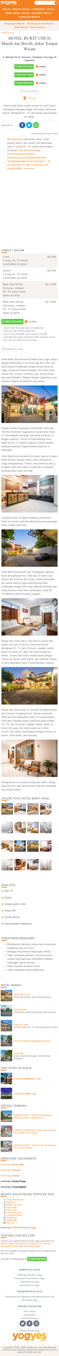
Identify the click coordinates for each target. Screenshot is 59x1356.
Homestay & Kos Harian (40, 23)
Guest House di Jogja (29, 1285)
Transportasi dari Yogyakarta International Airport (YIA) (29, 1297)
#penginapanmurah (36, 157)
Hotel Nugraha (20, 1009)
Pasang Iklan (29, 1315)
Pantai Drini (11, 1217)
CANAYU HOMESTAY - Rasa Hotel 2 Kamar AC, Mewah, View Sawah (35, 1131)
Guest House (37, 27)
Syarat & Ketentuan (29, 1318)
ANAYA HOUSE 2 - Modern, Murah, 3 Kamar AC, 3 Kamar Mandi (35, 1146)
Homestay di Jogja (29, 1270)
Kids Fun (10, 1223)
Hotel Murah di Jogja (29, 1282)
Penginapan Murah (14, 23)
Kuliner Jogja (41, 13)
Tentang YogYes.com (29, 1306)
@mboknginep (14, 139)
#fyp (20, 150)
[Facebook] (22, 125)
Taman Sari (11, 1210)
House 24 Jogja (21, 1024)
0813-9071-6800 (25, 75)
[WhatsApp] (36, 125)
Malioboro (11, 1202)
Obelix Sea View (14, 1204)
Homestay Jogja (43, 9)
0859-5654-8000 (38, 1259)
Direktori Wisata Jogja (29, 1331)
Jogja (6, 9)
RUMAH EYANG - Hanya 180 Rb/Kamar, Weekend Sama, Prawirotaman (33, 1116)
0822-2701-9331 (25, 66)
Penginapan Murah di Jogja (29, 1275)
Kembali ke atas (14, 349)
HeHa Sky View (13, 1212)
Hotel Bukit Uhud (21, 994)
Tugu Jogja (11, 1207)
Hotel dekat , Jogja (27, 1078)
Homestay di (12, 1164)
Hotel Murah (21, 27)
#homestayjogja (32, 150)
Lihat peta (31, 98)
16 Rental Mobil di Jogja (24, 1227)
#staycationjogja (35, 161)
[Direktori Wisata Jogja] (29, 1337)
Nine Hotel (18, 1053)
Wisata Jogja (21, 9)
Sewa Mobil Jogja (18, 13)
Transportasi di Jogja (29, 1291)
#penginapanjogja (16, 161)
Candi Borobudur (14, 1215)
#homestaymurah (16, 157)
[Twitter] (29, 125)
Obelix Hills (11, 1220)
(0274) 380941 (30, 91)
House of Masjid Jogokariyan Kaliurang (32, 1041)
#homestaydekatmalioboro (21, 154)
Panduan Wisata (29, 17)
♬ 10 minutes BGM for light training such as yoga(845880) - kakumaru (28, 165)
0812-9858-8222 (25, 83)
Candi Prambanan (14, 1199)
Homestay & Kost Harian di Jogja (29, 1278)
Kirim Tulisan (29, 1311)
